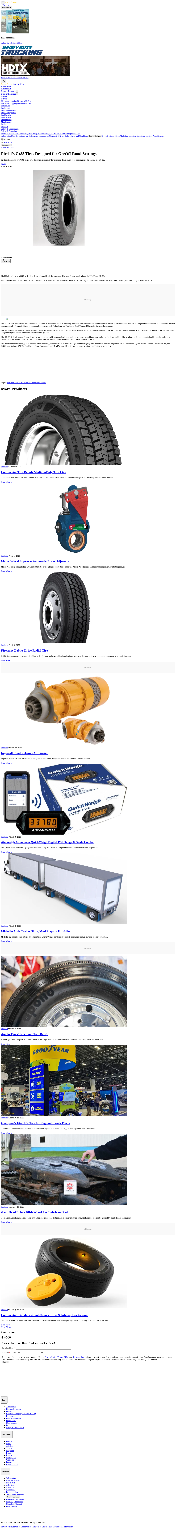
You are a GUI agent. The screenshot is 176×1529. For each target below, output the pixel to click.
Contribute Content (144, 136)
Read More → (7, 482)
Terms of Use (18, 1527)
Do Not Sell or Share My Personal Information (54, 1527)
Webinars (57, 133)
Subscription (6, 136)
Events (40, 133)
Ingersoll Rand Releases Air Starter (24, 753)
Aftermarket (6, 86)
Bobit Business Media (111, 136)
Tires (9, 382)
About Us (45, 136)
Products (4, 124)
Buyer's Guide (73, 133)
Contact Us (53, 136)
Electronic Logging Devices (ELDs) (16, 101)
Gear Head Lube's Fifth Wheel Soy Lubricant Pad (34, 1212)
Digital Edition (16, 43)
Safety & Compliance (10, 129)
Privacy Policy (64, 136)
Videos (21, 133)
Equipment (5, 106)
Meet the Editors (18, 136)
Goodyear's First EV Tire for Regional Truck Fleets (35, 1123)
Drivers (4, 96)
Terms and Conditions (79, 136)
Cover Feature (11, 2)
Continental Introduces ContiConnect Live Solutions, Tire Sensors (44, 1315)
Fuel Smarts (6, 115)
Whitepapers (48, 133)
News (19, 2)
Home (3, 147)
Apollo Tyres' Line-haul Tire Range (24, 1034)
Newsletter (29, 136)
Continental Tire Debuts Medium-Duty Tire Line (33, 472)
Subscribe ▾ (6, 8)
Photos (4, 133)
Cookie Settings (95, 136)
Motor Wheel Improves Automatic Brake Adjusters (35, 561)
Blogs (35, 133)
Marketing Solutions (128, 136)
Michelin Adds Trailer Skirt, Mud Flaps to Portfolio (35, 931)
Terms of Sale (29, 1527)
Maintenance (6, 119)
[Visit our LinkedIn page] (5, 1338)
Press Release (158, 136)
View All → (6, 1327)
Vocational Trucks (18, 382)
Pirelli (28, 382)
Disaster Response (8, 91)
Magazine (28, 133)
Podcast (64, 133)
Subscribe (5, 43)
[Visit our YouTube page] (10, 1338)
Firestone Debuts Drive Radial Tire (24, 650)
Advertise (37, 136)
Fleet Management (8, 110)
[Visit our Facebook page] (2, 1338)
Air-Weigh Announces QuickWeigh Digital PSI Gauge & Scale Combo (47, 842)
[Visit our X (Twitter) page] (7, 1338)
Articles (25, 2)
